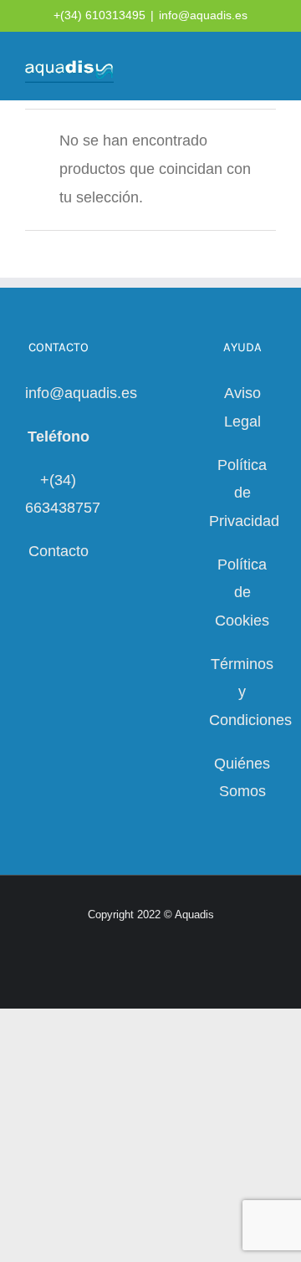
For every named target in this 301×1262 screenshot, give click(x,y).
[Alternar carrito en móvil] (209, 67)
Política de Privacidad (244, 493)
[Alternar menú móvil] (269, 67)
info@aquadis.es (203, 15)
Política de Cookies (242, 592)
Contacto (58, 551)
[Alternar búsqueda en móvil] (239, 67)
